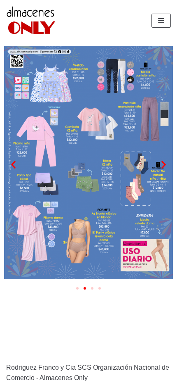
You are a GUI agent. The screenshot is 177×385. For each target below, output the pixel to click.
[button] (77, 288)
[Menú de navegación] (161, 21)
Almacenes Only (64, 377)
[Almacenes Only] (31, 21)
